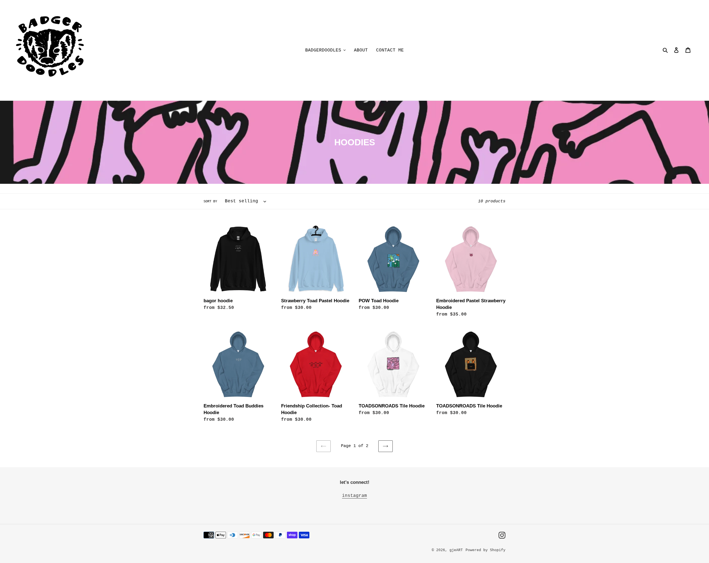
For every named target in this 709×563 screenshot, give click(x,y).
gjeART (456, 550)
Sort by (210, 201)
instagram (354, 495)
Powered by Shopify (485, 550)
